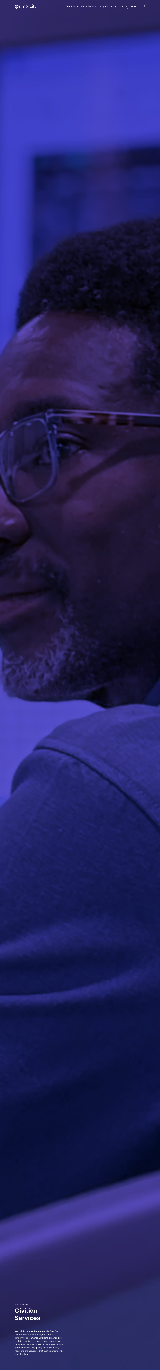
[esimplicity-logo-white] (25, 5)
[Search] (144, 6)
